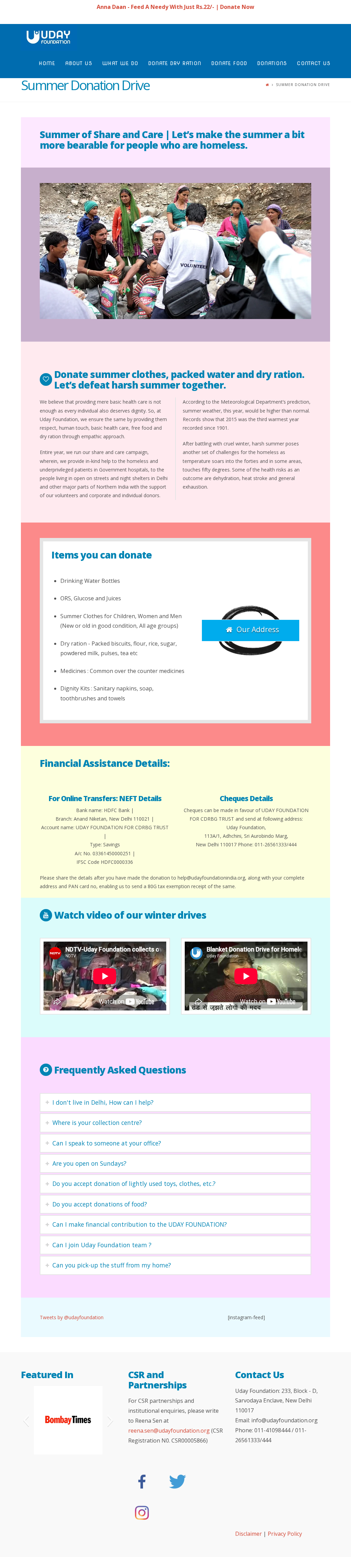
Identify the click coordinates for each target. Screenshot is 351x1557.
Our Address (258, 629)
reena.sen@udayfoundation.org (169, 1430)
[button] (26, 1420)
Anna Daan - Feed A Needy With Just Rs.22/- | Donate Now (175, 7)
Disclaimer (249, 1533)
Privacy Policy (285, 1533)
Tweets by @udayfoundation (72, 1317)
